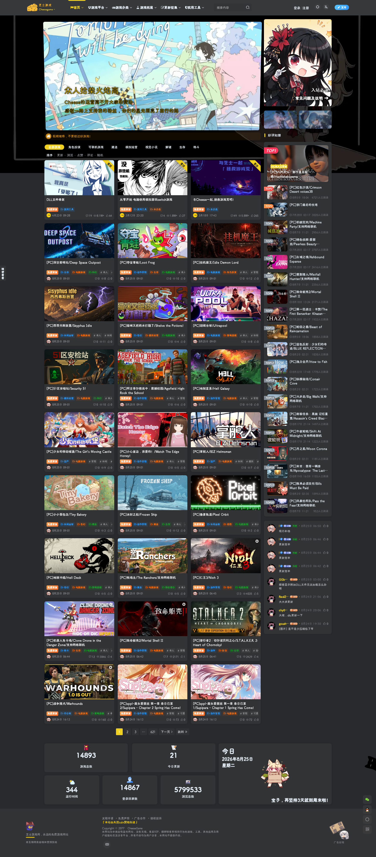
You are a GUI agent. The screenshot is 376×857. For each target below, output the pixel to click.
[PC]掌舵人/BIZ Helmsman (212, 451)
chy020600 (284, 610)
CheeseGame (135, 828)
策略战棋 (232, 335)
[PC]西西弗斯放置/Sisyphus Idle (69, 325)
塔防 (229, 524)
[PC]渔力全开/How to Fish (308, 362)
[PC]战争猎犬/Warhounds (65, 703)
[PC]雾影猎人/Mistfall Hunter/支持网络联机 (305, 276)
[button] (257, 125)
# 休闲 (108, 335)
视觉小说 (151, 147)
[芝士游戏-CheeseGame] (30, 825)
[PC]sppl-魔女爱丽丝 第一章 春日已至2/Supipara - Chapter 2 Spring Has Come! (150, 705)
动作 (212, 650)
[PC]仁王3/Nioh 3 (205, 577)
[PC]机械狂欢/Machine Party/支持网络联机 (306, 224)
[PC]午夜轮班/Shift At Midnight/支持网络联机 (306, 433)
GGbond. (284, 579)
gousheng (284, 623)
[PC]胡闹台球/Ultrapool (210, 325)
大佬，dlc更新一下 (291, 615)
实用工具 (69, 209)
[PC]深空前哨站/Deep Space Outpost (74, 262)
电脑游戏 (80, 272)
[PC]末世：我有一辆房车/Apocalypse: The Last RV (307, 470)
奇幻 (139, 335)
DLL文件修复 (56, 199)
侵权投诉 (156, 818)
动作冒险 (142, 272)
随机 (100, 155)
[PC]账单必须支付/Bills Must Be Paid (306, 485)
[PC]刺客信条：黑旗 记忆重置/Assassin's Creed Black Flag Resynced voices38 (309, 418)
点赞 (80, 155)
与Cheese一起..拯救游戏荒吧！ (214, 199)
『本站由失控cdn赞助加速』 (120, 822)
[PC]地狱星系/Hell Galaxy (211, 388)
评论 (90, 155)
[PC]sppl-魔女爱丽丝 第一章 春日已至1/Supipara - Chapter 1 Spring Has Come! (223, 705)
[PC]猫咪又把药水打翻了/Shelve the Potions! (151, 325)
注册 (305, 8)
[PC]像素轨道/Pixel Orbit (211, 514)
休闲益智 (69, 335)
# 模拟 (249, 461)
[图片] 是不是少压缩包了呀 (296, 628)
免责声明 (123, 818)
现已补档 (284, 531)
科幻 (94, 272)
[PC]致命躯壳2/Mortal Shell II (141, 640)
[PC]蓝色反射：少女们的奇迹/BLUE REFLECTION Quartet (308, 348)
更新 (60, 155)
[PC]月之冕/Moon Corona (308, 449)
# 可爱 (181, 713)
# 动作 (256, 650)
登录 (297, 8)
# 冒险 (254, 272)
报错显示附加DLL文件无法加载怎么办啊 (303, 586)
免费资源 (52, 209)
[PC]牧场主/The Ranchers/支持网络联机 (148, 577)
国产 (66, 461)
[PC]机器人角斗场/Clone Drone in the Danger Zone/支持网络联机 (74, 642)
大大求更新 (286, 601)
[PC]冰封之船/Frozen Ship (138, 514)
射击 (224, 650)
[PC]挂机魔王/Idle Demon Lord (215, 262)
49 (235, 215)
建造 (114, 147)
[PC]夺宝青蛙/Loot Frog (137, 262)
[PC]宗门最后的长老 (304, 205)
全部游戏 (54, 147)
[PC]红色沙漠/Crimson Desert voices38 (306, 189)
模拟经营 (131, 147)
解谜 (168, 147)
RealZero (284, 596)
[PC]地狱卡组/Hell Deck (64, 577)
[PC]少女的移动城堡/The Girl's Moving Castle (79, 451)
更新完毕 (284, 544)
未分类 (157, 209)
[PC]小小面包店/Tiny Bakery (66, 514)
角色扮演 (74, 147)
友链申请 (107, 818)
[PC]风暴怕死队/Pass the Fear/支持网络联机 (307, 503)
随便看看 (3, 273)
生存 (182, 147)
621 (153, 732)
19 (90, 215)
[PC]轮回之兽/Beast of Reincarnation (306, 329)
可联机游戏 (96, 147)
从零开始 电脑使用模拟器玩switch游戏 (146, 199)
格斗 (196, 147)
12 (93, 656)
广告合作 (140, 818)
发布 (343, 7)
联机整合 (170, 587)
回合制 (67, 713)
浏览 (70, 155)
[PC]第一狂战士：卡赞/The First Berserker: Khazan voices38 (308, 313)
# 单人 (104, 272)
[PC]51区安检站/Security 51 (66, 388)
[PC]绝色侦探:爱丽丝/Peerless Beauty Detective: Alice (303, 243)
